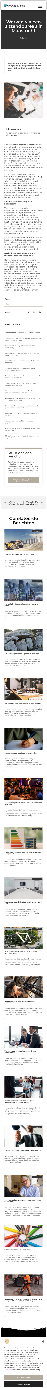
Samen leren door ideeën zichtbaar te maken (20, 753)
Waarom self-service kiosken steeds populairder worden (19, 422)
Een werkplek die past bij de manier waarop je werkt (21, 604)
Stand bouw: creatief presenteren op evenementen (22, 1150)
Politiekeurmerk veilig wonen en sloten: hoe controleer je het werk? (22, 399)
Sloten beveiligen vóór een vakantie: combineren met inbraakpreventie (19, 392)
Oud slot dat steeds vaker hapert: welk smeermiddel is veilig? (20, 369)
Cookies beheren (23, 1384)
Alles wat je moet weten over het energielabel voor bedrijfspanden (22, 853)
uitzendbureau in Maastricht (23, 145)
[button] (42, 1341)
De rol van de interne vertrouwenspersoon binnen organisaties (22, 1200)
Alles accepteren (23, 1377)
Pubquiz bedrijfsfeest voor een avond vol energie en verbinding (23, 803)
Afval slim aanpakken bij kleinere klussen (19, 554)
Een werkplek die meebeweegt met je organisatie (22, 703)
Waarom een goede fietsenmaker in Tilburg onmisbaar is (20, 1002)
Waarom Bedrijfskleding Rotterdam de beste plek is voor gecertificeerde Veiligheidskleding (23, 1300)
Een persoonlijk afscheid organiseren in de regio (21, 654)
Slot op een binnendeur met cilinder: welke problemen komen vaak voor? (22, 407)
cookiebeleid (8, 1370)
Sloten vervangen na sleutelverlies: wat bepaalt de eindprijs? (20, 384)
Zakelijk (23, 38)
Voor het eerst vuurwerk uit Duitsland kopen (22, 333)
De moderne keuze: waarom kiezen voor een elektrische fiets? (20, 952)
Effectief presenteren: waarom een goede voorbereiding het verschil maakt (19, 1101)
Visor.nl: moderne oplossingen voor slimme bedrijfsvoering (20, 1051)
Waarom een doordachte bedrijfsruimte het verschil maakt (23, 902)
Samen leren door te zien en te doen (17, 1250)
